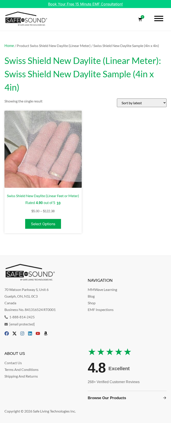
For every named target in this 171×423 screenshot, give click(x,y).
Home (9, 46)
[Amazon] (45, 333)
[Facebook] (6, 333)
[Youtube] (38, 333)
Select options (43, 224)
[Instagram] (22, 333)
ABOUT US (14, 353)
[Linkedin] (30, 333)
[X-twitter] (14, 333)
